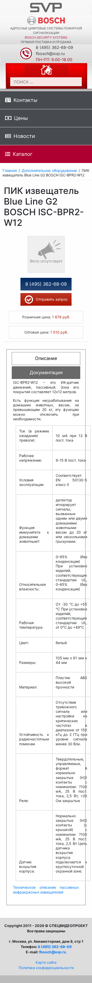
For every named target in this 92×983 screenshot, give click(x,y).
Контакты (25, 100)
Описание (46, 358)
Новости (24, 136)
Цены (21, 118)
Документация (46, 372)
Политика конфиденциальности (46, 968)
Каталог (22, 154)
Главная (10, 170)
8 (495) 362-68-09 (54, 47)
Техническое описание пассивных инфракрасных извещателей (46, 889)
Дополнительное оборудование (49, 170)
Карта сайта (46, 962)
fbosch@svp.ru (50, 53)
